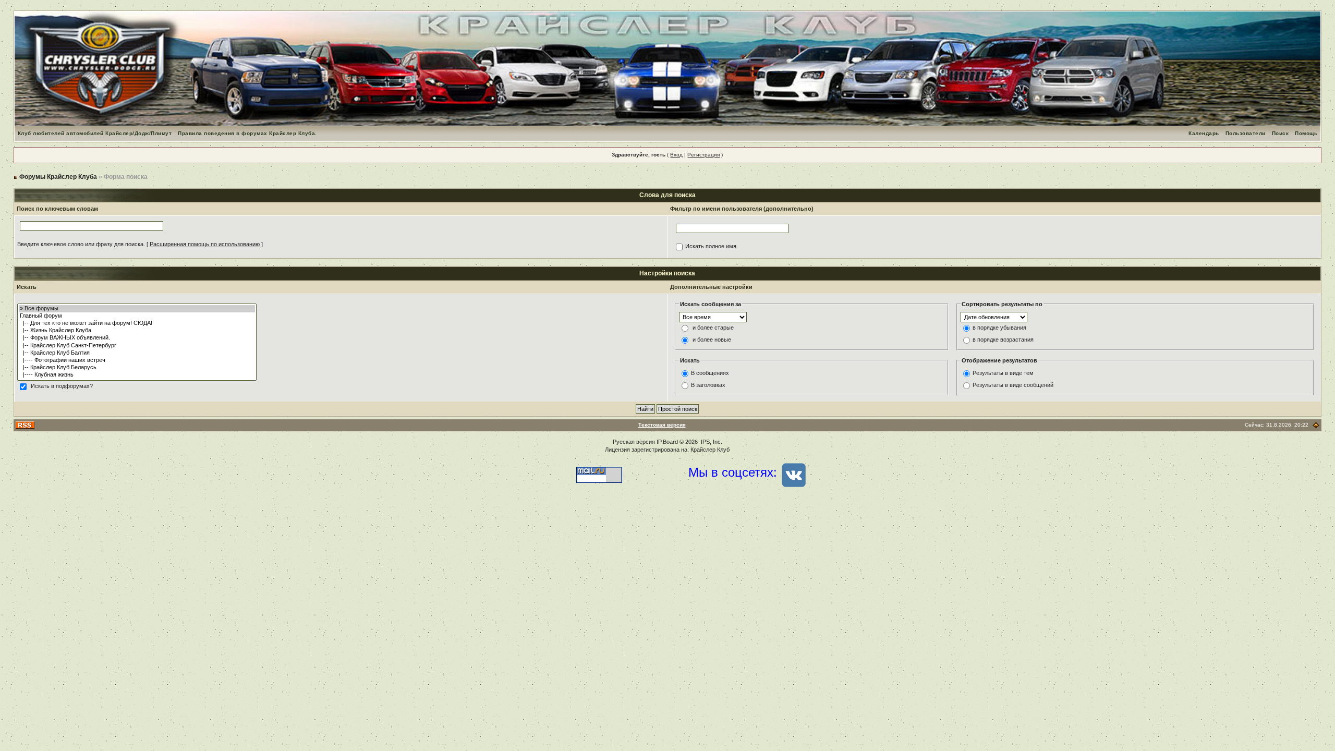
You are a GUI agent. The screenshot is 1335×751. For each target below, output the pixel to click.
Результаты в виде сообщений (1013, 385)
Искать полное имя (710, 246)
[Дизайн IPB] (1316, 425)
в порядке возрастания (1003, 339)
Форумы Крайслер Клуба (58, 176)
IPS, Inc (711, 442)
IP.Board (667, 442)
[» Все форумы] (137, 308)
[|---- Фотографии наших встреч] (137, 360)
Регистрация (703, 155)
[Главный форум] (137, 316)
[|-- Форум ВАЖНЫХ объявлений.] (137, 338)
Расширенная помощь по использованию (205, 244)
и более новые (712, 339)
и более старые (713, 327)
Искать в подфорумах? (62, 386)
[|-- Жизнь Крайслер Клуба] (137, 330)
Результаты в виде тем (1003, 373)
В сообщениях (710, 373)
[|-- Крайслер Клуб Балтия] (137, 353)
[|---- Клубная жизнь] (137, 375)
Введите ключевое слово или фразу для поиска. (81, 244)
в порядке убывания (999, 327)
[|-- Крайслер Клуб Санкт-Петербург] (137, 345)
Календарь (1203, 133)
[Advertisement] (667, 586)
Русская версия (634, 442)
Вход (676, 155)
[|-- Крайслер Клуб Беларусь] (137, 367)
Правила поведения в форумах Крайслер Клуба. (247, 133)
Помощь (1306, 133)
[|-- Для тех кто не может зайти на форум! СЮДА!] (137, 323)
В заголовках (708, 385)
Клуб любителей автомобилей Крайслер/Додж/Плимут (95, 133)
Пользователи (1245, 133)
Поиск (1280, 133)
